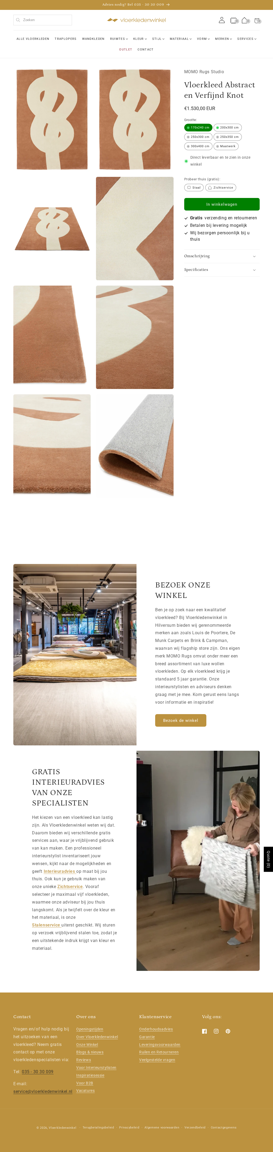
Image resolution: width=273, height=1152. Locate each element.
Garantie (147, 1037)
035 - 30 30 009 (38, 1071)
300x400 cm (200, 146)
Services (245, 39)
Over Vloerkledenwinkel (97, 1037)
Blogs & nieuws (89, 1052)
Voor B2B (84, 1083)
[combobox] (42, 20)
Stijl (157, 39)
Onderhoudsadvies (156, 1029)
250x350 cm (229, 137)
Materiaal (179, 39)
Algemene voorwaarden (161, 1127)
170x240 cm (200, 127)
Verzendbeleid (195, 1127)
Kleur (138, 39)
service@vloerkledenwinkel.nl (43, 1091)
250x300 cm (200, 137)
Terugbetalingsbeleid (98, 1127)
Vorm (202, 39)
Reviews (83, 1060)
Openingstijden (89, 1029)
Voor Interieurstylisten (96, 1067)
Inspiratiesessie (90, 1075)
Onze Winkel (87, 1044)
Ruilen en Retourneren (159, 1052)
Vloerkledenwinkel (62, 1128)
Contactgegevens (224, 1127)
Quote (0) (268, 859)
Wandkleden (93, 39)
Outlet (125, 49)
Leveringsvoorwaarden (159, 1044)
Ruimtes (117, 39)
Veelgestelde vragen (157, 1060)
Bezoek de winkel (180, 720)
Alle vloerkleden (33, 39)
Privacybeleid (129, 1127)
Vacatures (85, 1090)
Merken (222, 39)
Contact (146, 49)
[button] (257, 20)
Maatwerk (228, 146)
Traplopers (66, 39)
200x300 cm (229, 127)
